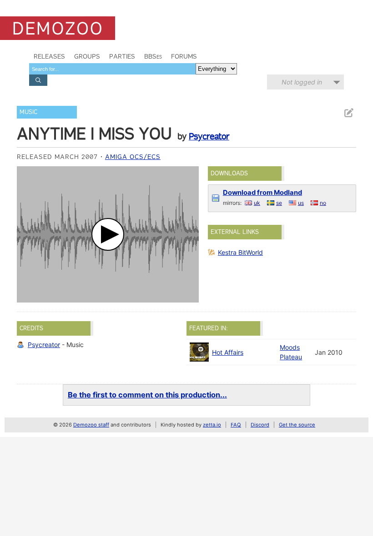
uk (257, 202)
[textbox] (112, 68)
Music (28, 112)
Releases (49, 56)
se (279, 202)
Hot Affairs (227, 352)
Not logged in (302, 82)
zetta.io (212, 425)
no (323, 202)
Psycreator (209, 136)
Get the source (297, 425)
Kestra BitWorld (240, 252)
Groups (87, 56)
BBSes (153, 56)
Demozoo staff (91, 425)
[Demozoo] (57, 28)
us (301, 202)
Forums (184, 56)
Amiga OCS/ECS (133, 157)
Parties (122, 56)
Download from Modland (262, 193)
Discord (260, 425)
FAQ (236, 425)
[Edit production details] (348, 112)
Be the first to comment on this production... (147, 394)
